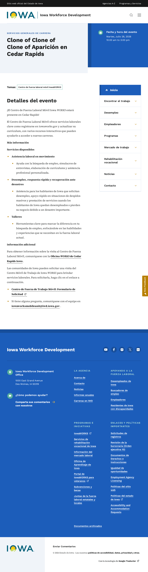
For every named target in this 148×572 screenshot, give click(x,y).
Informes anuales (84, 395)
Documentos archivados (88, 526)
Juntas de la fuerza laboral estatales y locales (85, 499)
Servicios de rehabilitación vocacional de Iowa (85, 442)
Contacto (79, 383)
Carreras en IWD (83, 400)
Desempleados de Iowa (121, 383)
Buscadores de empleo (119, 392)
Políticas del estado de (122, 497)
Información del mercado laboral (83, 454)
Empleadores (118, 399)
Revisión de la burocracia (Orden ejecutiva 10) (121, 446)
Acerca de (79, 377)
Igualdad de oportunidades (119, 470)
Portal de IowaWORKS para (84, 477)
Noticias (79, 389)
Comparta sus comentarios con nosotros (32, 403)
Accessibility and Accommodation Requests (120, 509)
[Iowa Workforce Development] (21, 15)
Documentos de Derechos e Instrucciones (120, 459)
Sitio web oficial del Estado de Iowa (25, 3)
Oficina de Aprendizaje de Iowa (82, 465)
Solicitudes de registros (119, 435)
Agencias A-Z (108, 3)
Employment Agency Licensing (122, 479)
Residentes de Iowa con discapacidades (122, 407)
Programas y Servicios (130, 3)
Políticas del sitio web (121, 488)
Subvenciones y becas (83, 488)
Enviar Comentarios (64, 546)
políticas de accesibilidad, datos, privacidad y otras (113, 553)
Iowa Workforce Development (65, 15)
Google (127, 561)
